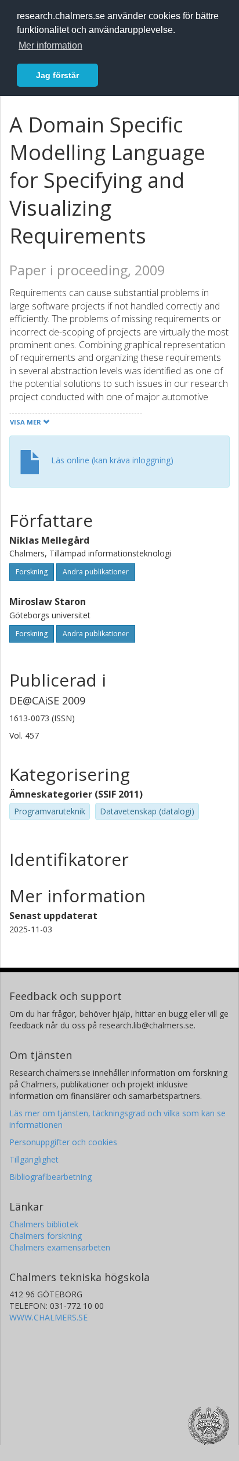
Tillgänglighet (34, 1159)
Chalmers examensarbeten (59, 1247)
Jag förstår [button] (57, 75)
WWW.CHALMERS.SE (48, 1317)
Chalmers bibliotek (43, 1224)
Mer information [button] (50, 45)
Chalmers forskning (45, 1235)
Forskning (32, 572)
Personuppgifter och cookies (63, 1142)
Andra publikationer (96, 572)
